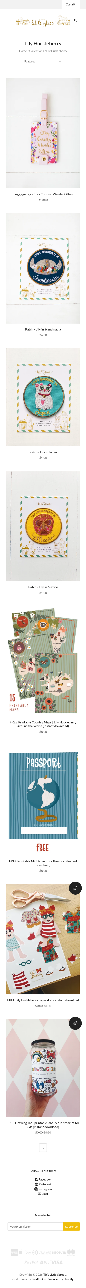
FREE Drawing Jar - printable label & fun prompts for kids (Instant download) (43, 1125)
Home (23, 51)
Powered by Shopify (60, 1279)
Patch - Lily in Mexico (43, 587)
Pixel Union (39, 1279)
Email (44, 1193)
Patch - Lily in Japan (43, 452)
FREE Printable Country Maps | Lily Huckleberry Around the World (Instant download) (43, 724)
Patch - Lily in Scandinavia (43, 329)
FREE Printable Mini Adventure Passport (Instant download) (43, 863)
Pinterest (44, 1184)
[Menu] (8, 20)
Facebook (44, 1179)
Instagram (45, 1189)
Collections (36, 51)
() (71, 4)
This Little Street (54, 1274)
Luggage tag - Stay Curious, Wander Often (43, 194)
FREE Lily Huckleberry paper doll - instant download (43, 1000)
